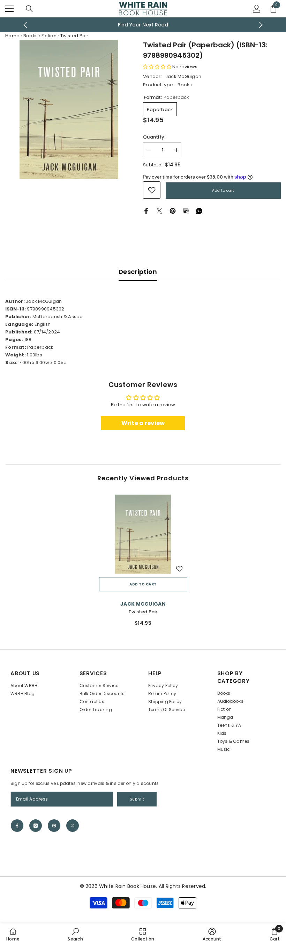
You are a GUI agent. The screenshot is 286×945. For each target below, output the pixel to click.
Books (30, 35)
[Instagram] (35, 825)
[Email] (186, 210)
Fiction (49, 35)
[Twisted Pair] (143, 534)
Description (138, 271)
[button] (157, 66)
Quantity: (154, 137)
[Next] (261, 25)
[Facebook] (146, 210)
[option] (143, 24)
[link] (151, 190)
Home (12, 35)
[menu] (9, 9)
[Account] (257, 9)
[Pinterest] (173, 210)
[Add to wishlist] (179, 568)
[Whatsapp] (199, 210)
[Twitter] (159, 210)
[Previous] (25, 25)
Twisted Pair (142, 611)
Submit (137, 799)
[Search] (29, 9)
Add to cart (223, 190)
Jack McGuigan (183, 76)
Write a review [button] (143, 423)
